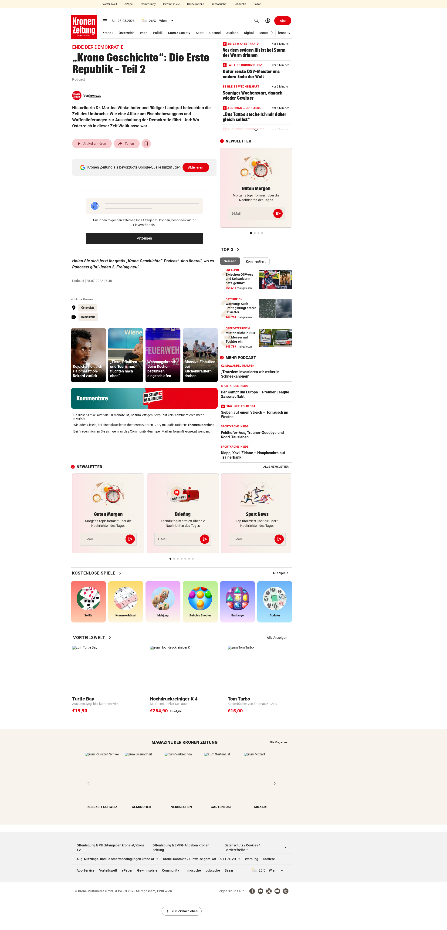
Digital (249, 33)
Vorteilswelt (109, 4)
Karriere (269, 859)
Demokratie (88, 317)
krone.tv (284, 33)
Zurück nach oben (182, 911)
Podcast (78, 79)
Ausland (232, 33)
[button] (272, 33)
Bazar (257, 4)
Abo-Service (86, 870)
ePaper (129, 4)
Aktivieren (195, 167)
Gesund (215, 33)
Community (148, 4)
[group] (88, 355)
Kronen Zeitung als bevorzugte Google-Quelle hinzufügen (145, 167)
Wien (143, 33)
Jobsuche (240, 4)
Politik (158, 33)
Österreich (126, 33)
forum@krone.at (185, 431)
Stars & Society (179, 33)
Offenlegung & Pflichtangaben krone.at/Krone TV (111, 847)
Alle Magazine (278, 742)
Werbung (251, 859)
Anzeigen (144, 238)
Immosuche (218, 4)
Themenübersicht (200, 425)
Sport (200, 33)
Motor (263, 33)
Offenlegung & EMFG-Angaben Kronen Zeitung (180, 847)
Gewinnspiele (171, 4)
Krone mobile (195, 4)
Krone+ (107, 33)
